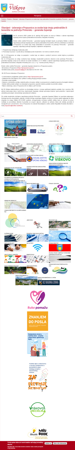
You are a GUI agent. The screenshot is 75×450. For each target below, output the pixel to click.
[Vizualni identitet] (60, 251)
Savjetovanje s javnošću (11, 254)
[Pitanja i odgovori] (60, 191)
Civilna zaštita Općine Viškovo (35, 155)
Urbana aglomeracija (10, 200)
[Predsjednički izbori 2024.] (15, 152)
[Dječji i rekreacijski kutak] (15, 273)
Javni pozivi (30, 220)
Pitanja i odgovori (54, 183)
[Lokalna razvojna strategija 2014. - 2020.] (60, 273)
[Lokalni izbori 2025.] (60, 135)
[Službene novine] (15, 241)
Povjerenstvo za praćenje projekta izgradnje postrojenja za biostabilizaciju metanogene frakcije (14, 179)
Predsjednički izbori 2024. (11, 137)
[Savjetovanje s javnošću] (15, 262)
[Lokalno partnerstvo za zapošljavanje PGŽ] (15, 228)
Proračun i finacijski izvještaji (35, 233)
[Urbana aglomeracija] (15, 208)
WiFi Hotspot (30, 243)
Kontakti (6, 153)
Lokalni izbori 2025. (54, 121)
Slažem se (48, 443)
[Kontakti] (15, 161)
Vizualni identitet (54, 243)
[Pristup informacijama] (38, 191)
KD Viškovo (52, 153)
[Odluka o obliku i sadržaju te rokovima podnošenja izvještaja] (60, 262)
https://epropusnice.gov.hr (36, 77)
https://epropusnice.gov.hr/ (26, 68)
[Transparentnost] (60, 241)
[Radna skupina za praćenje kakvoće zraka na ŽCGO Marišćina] (60, 175)
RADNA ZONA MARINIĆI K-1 (21, 275)
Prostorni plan (53, 220)
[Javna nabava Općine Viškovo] (60, 152)
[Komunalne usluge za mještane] (15, 175)
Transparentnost (53, 229)
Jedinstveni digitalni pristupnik (35, 126)
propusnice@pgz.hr (20, 70)
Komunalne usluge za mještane (13, 167)
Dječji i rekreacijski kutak (11, 266)
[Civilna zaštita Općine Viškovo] (38, 161)
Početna (3, 19)
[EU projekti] (38, 208)
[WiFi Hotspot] (38, 251)
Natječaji (51, 200)
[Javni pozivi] (38, 228)
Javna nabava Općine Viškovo (56, 144)
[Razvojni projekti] (15, 251)
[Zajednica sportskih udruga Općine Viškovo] (38, 175)
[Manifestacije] (38, 262)
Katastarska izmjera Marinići (35, 144)
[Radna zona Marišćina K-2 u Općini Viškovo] (49, 284)
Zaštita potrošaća (32, 266)
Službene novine (8, 233)
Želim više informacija (60, 443)
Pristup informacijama (33, 183)
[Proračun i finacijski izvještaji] (38, 241)
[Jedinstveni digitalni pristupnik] (38, 135)
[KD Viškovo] (60, 161)
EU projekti (30, 193)
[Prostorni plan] (60, 228)
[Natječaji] (60, 208)
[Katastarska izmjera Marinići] (38, 152)
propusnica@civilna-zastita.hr (13, 105)
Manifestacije (30, 254)
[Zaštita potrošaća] (38, 273)
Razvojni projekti (9, 243)
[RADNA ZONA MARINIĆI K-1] (26, 284)
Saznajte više (11, 446)
